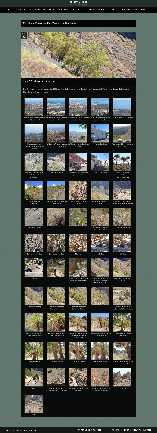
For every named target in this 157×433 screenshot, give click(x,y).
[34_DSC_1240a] (77, 268)
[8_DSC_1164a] (55, 133)
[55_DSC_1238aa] (100, 377)
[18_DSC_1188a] (55, 191)
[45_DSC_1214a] (100, 322)
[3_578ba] (55, 107)
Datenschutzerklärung (26, 430)
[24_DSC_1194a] (77, 217)
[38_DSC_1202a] (55, 296)
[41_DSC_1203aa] (122, 296)
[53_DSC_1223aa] (55, 377)
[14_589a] (77, 162)
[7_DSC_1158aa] (33, 133)
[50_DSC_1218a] (100, 351)
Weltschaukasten (16, 10)
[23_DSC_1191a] (55, 217)
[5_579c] (100, 107)
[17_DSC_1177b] (33, 191)
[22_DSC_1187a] (33, 217)
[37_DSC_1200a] (33, 296)
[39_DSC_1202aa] (77, 296)
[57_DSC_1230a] (33, 404)
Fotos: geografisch (58, 10)
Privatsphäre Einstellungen (89, 430)
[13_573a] (55, 162)
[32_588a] (33, 268)
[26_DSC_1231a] (122, 217)
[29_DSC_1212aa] (77, 243)
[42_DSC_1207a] (33, 322)
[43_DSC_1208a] (55, 322)
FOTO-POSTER (77, 10)
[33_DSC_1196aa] (55, 268)
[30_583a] (100, 243)
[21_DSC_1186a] (122, 191)
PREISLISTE (102, 10)
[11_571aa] (122, 133)
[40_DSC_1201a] (100, 296)
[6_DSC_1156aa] (122, 107)
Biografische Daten (128, 10)
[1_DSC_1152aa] (33, 107)
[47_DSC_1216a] (33, 351)
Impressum (10, 430)
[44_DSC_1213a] (77, 322)
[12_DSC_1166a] (33, 162)
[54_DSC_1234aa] (77, 377)
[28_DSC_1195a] (55, 243)
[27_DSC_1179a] (33, 243)
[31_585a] (122, 243)
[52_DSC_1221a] (33, 377)
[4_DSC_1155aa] (77, 107)
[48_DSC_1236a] (55, 351)
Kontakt (145, 10)
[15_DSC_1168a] (100, 162)
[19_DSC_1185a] (77, 191)
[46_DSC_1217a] (122, 322)
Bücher (90, 10)
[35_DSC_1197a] (100, 268)
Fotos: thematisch (37, 10)
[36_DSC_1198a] (122, 268)
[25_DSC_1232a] (100, 217)
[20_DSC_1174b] (100, 191)
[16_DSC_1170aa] (122, 162)
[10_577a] (100, 133)
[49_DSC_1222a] (77, 351)
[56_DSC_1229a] (122, 377)
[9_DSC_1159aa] (77, 133)
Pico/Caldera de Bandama (40, 81)
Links (113, 10)
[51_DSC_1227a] (122, 351)
